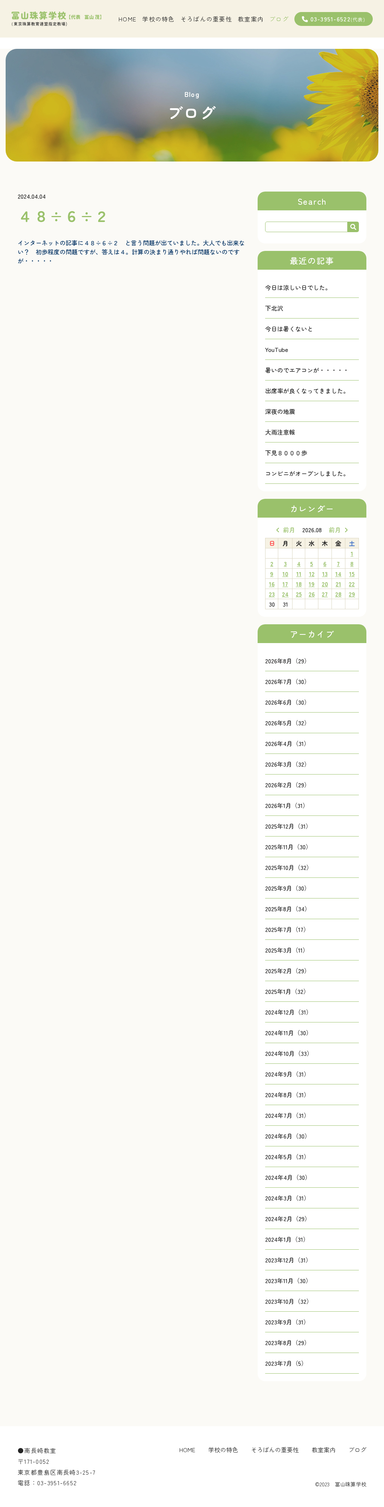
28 (338, 593)
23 (272, 593)
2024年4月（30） (288, 1177)
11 (299, 573)
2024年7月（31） (287, 1115)
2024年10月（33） (289, 1053)
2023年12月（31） (288, 1259)
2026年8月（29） (287, 660)
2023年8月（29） (287, 1342)
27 (325, 593)
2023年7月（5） (286, 1363)
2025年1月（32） (287, 991)
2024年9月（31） (287, 1073)
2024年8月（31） (287, 1094)
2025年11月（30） (288, 846)
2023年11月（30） (288, 1280)
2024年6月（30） (287, 1135)
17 (285, 583)
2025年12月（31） (288, 826)
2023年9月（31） (287, 1321)
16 (271, 583)
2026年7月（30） (287, 681)
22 (352, 583)
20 (325, 583)
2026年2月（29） (287, 784)
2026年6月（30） (287, 702)
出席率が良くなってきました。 (307, 390)
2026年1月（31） (287, 805)
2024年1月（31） (287, 1239)
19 (312, 583)
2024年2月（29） (287, 1218)
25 (299, 593)
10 (285, 573)
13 (325, 573)
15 (352, 573)
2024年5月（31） (287, 1156)
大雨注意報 (280, 431)
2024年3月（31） (287, 1197)
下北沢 (274, 308)
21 (338, 583)
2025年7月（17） (287, 929)
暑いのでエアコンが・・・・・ (307, 369)
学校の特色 (158, 18)
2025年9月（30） (287, 887)
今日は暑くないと (289, 328)
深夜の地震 (280, 411)
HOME (127, 18)
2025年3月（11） (287, 949)
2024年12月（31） (288, 1011)
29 (352, 593)
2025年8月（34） (287, 908)
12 (312, 573)
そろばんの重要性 (206, 18)
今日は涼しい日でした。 (298, 287)
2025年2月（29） (287, 970)
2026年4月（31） (287, 743)
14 (338, 573)
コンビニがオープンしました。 (307, 473)
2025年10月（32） (288, 867)
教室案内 (251, 18)
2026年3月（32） (287, 764)
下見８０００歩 (286, 452)
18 (299, 583)
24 (285, 593)
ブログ (279, 18)
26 (312, 593)
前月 (289, 529)
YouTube (276, 349)
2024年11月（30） (288, 1032)
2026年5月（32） (287, 722)
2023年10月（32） (288, 1301)
